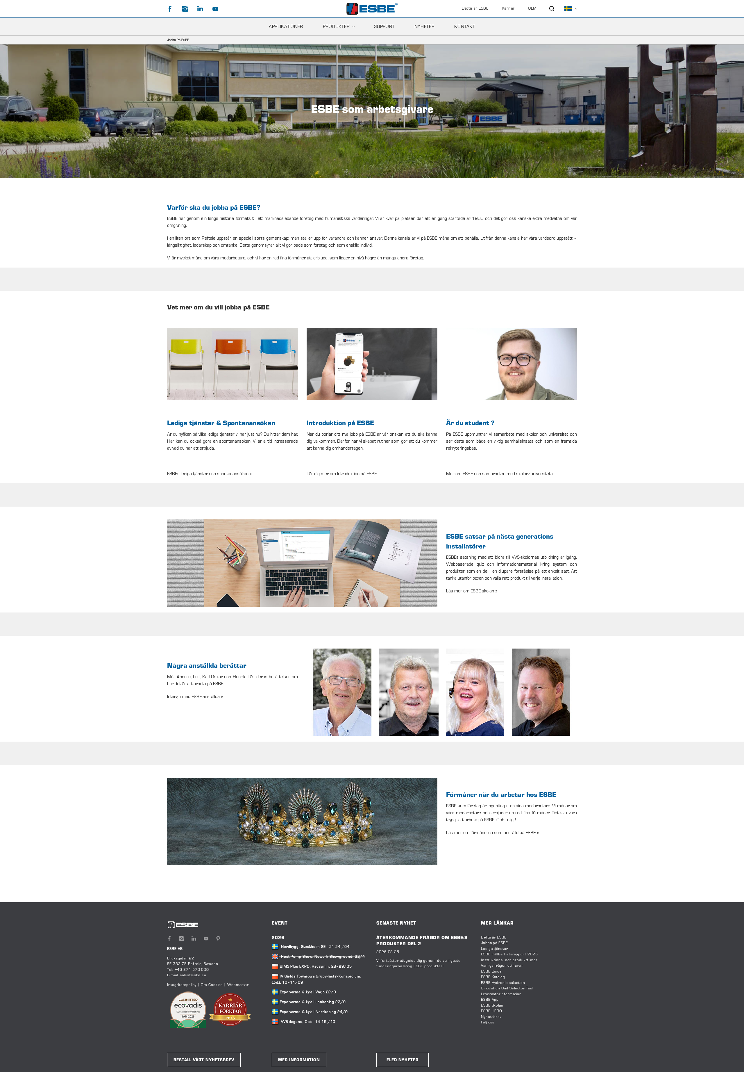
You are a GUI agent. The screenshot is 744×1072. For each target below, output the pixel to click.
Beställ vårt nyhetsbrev (204, 1060)
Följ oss (487, 1022)
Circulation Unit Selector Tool (507, 988)
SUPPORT (384, 27)
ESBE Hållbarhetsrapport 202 (508, 954)
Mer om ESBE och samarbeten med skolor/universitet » (500, 474)
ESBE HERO (491, 1011)
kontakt (464, 27)
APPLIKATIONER (286, 27)
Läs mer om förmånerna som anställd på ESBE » (492, 833)
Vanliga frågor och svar (502, 966)
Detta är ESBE (475, 8)
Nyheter (424, 27)
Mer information (299, 1060)
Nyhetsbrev (491, 1017)
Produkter (336, 27)
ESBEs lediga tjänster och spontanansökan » (209, 474)
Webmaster (238, 985)
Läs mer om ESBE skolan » (471, 591)
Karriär (508, 8)
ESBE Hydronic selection (503, 983)
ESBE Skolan (492, 1005)
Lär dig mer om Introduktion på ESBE (342, 474)
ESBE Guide (492, 971)
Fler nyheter (403, 1060)
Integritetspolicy (181, 985)
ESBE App (490, 1000)
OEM (532, 8)
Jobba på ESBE (494, 943)
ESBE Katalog (493, 977)
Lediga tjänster (494, 949)
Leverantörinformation (501, 994)
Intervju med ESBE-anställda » (195, 697)
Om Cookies (212, 985)
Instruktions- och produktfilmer (509, 960)
